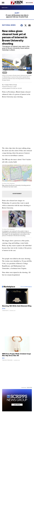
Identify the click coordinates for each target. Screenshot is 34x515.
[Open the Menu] (3, 2)
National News (9, 25)
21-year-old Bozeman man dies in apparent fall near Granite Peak (17, 16)
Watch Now (29, 2)
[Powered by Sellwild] (29, 387)
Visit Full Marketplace (26, 286)
